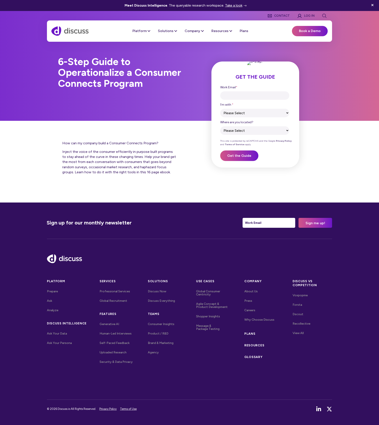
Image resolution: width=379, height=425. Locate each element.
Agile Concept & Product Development (212, 305)
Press (248, 301)
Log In (309, 16)
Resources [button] (220, 31)
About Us (251, 291)
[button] (373, 5)
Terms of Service (235, 144)
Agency (153, 352)
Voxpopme (300, 295)
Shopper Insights (208, 316)
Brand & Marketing (160, 343)
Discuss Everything (161, 301)
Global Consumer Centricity (208, 292)
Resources (254, 345)
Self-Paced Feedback (115, 343)
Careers (249, 310)
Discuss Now (157, 291)
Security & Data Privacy (116, 362)
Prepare (52, 291)
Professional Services (115, 291)
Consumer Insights (161, 324)
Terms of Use (128, 409)
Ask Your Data (57, 333)
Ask (49, 301)
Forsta (297, 305)
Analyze (52, 310)
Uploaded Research (113, 352)
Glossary (253, 357)
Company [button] (192, 31)
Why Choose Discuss (259, 320)
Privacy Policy (284, 140)
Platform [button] (139, 31)
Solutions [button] (165, 31)
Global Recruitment (113, 301)
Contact (282, 16)
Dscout (298, 314)
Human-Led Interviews (116, 333)
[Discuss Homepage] (70, 31)
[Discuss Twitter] (329, 409)
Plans (244, 31)
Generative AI (109, 324)
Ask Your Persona (59, 343)
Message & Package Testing (208, 327)
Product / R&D (158, 333)
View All (307, 333)
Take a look (233, 5)
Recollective (301, 324)
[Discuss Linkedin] (318, 409)
